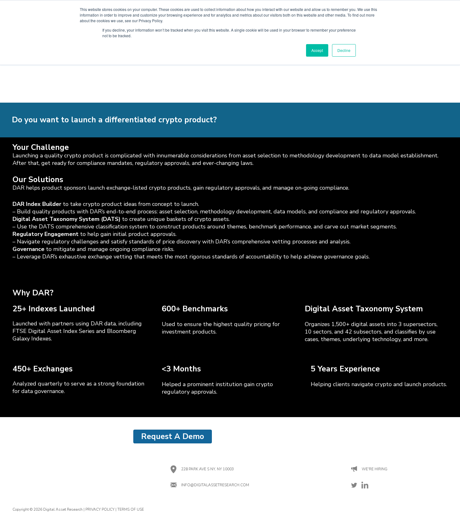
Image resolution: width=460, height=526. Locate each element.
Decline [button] (343, 50)
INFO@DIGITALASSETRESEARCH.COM (215, 485)
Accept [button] (317, 50)
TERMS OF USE (130, 509)
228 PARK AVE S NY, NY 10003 (207, 469)
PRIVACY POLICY (100, 509)
